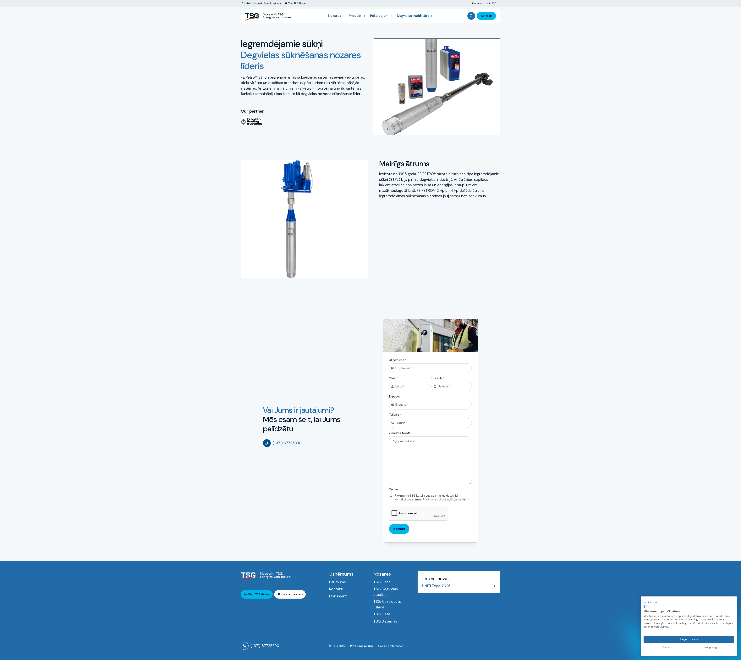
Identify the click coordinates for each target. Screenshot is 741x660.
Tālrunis (395, 415)
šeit (465, 499)
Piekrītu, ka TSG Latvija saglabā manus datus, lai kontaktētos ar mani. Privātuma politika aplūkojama (432, 498)
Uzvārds (437, 378)
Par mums (478, 3)
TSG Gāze (381, 614)
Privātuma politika (362, 646)
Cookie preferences (390, 646)
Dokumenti (338, 596)
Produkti (355, 16)
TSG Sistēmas (385, 621)
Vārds (393, 378)
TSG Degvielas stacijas (385, 592)
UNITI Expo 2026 (436, 586)
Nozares (334, 16)
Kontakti (486, 16)
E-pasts (395, 396)
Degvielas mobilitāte (413, 16)
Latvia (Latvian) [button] (292, 594)
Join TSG (491, 3)
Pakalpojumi (379, 16)
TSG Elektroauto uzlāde (387, 604)
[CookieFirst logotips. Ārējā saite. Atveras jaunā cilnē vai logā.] (645, 607)
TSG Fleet (381, 582)
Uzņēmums (397, 360)
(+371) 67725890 (287, 443)
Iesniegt (399, 529)
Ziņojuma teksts (400, 433)
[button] (650, 602)
